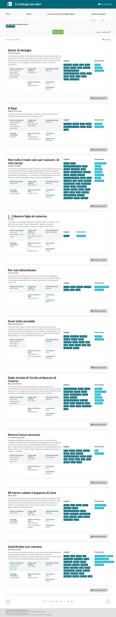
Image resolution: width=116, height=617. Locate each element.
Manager (97, 394)
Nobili (65, 345)
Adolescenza (67, 64)
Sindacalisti (85, 192)
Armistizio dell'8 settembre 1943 (72, 166)
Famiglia (97, 64)
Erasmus (110, 556)
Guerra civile (67, 342)
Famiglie (66, 67)
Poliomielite (73, 516)
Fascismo (73, 67)
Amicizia (75, 64)
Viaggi (66, 409)
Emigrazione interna (100, 163)
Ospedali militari (82, 186)
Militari (66, 76)
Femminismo (67, 564)
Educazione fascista (76, 172)
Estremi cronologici (98, 14)
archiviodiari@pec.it (24, 613)
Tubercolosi (81, 195)
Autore (29, 14)
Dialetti (82, 124)
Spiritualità (76, 576)
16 (72, 601)
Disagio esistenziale (100, 556)
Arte (84, 556)
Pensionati (74, 189)
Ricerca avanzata (102, 32)
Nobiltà (71, 345)
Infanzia (83, 73)
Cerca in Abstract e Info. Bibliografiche (60, 14)
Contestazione (75, 169)
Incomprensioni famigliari (101, 287)
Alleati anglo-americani (70, 388)
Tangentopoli (98, 403)
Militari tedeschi (86, 183)
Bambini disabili (68, 559)
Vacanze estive (74, 79)
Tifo (89, 345)
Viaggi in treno (68, 348)
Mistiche (66, 186)
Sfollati (84, 76)
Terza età (97, 178)
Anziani (73, 163)
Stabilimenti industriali (69, 195)
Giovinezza (87, 67)
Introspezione (74, 567)
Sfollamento (98, 67)
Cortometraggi (68, 562)
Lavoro (89, 73)
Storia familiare (10, 26)
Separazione (67, 576)
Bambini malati (78, 559)
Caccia (85, 166)
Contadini (75, 124)
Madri (81, 567)
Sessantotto (98, 169)
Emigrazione (87, 172)
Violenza (76, 348)
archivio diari (106, 4)
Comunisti (66, 339)
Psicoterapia (74, 573)
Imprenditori (84, 400)
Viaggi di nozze (99, 180)
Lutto (74, 180)
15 (68, 601)
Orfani (83, 345)
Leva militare (67, 180)
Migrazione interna (69, 183)
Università (83, 576)
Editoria (66, 394)
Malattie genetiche (69, 570)
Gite (96, 450)
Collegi (87, 64)
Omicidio (78, 345)
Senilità (72, 192)
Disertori (66, 172)
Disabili (83, 169)
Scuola (78, 76)
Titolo (8, 14)
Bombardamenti (68, 391)
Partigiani (66, 189)
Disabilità (76, 562)
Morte (87, 342)
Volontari (76, 198)
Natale (77, 459)
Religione (66, 462)
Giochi (79, 67)
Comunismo (83, 336)
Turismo (66, 79)
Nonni (72, 289)
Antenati (66, 336)
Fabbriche (98, 166)
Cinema (86, 559)
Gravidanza (84, 564)
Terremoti (86, 516)
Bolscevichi (98, 336)
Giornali (66, 397)
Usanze (78, 406)
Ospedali (73, 186)
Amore (81, 64)
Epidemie (74, 339)
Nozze (88, 459)
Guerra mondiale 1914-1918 (71, 70)
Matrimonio (87, 180)
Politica (72, 76)
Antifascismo (67, 124)
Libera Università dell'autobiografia (104, 562)
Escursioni (86, 450)
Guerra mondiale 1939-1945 (71, 73)
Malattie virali (74, 514)
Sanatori (87, 189)
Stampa (72, 406)
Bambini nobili (74, 336)
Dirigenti (84, 391)
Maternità (78, 570)
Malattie (80, 180)
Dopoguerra (98, 388)
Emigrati (85, 505)
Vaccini (76, 519)
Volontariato (84, 198)
